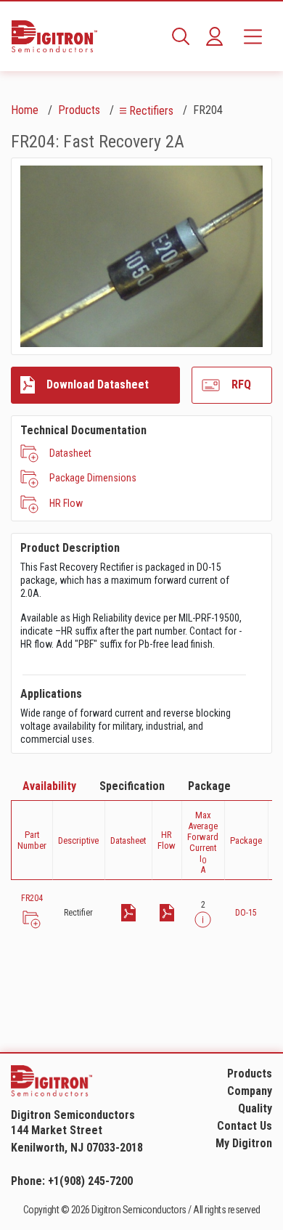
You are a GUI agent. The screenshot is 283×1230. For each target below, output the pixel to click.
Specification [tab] (132, 786)
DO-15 (246, 913)
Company (249, 1091)
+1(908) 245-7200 (90, 1181)
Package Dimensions (92, 478)
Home (24, 110)
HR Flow (66, 503)
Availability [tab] (49, 786)
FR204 (32, 898)
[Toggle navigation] (252, 36)
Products (79, 110)
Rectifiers (151, 111)
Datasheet (70, 453)
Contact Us (244, 1126)
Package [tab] (209, 786)
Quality (255, 1108)
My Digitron (244, 1143)
